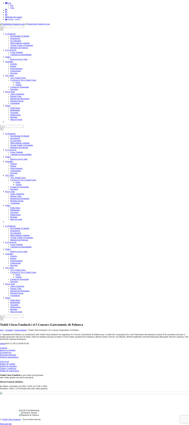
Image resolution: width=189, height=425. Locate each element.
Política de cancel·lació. (9, 371)
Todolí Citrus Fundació (11, 419)
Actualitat (9, 330)
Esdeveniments (20, 330)
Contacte (3, 348)
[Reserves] (6, 10)
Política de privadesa (8, 366)
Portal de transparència (9, 357)
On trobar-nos (5, 352)
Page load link (6, 424)
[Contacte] (6, 15)
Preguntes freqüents (8, 355)
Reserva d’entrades (7, 350)
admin (2, 343)
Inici (2, 330)
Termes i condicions (8, 368)
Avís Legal (4, 361)
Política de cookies (7, 364)
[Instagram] (6, 12)
